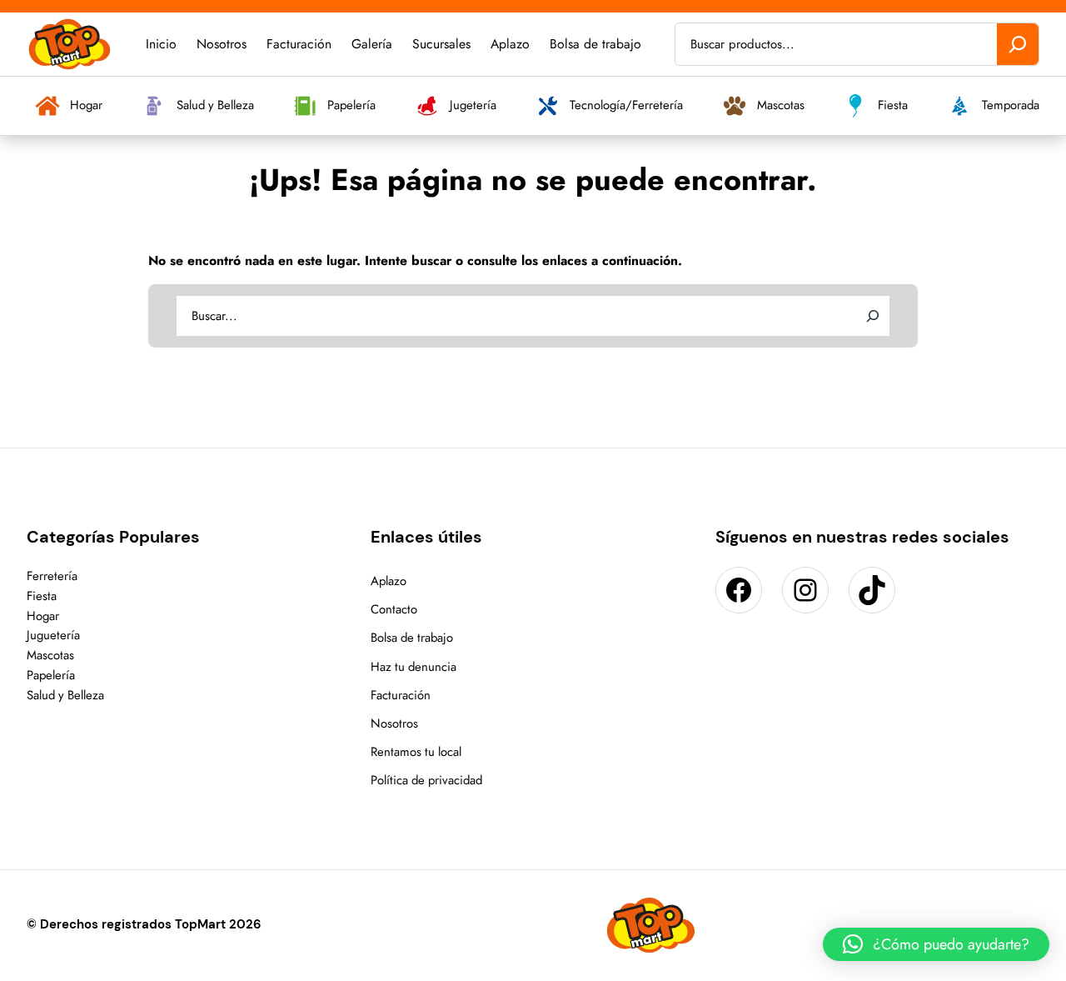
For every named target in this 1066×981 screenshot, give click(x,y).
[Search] (872, 316)
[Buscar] (1018, 44)
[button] (936, 944)
